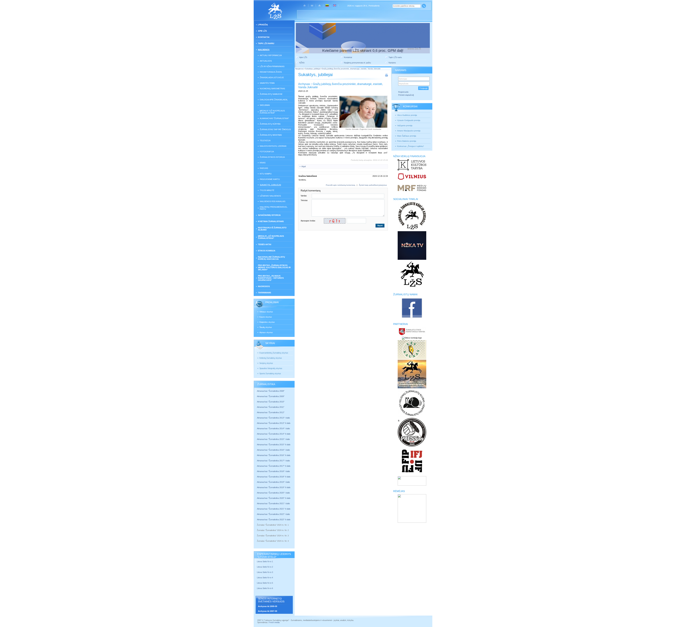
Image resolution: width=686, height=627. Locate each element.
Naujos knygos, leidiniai (273, 146)
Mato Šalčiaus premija (406, 136)
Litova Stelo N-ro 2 (265, 567)
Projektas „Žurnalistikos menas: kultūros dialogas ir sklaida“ (274, 267)
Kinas (262, 163)
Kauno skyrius (265, 317)
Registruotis (403, 92)
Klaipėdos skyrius (267, 322)
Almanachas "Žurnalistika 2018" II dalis (273, 477)
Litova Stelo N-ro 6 (265, 588)
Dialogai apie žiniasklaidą (273, 100)
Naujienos (263, 50)
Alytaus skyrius (266, 332)
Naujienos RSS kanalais (272, 201)
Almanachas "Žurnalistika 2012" (271, 412)
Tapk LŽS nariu (266, 43)
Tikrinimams (264, 293)
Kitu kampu (266, 174)
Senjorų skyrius (266, 363)
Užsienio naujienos (270, 196)
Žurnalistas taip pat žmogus (275, 129)
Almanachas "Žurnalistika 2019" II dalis (273, 487)
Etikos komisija (266, 251)
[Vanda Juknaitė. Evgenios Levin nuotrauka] (363, 112)
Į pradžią (263, 25)
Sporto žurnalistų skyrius (270, 373)
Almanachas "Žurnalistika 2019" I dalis (273, 482)
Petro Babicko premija (406, 141)
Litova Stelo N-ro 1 (265, 561)
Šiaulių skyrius (265, 327)
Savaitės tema (267, 83)
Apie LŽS (262, 31)
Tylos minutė (267, 190)
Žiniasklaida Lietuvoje (272, 77)
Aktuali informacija (271, 55)
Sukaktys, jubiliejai (270, 185)
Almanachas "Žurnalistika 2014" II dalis (273, 434)
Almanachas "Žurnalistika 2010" (270, 402)
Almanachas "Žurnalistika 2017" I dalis (273, 461)
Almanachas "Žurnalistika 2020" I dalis (273, 493)
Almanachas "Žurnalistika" (274, 118)
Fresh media (274, 622)
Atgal (303, 166)
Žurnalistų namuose (271, 94)
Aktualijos (266, 61)
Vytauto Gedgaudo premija (408, 120)
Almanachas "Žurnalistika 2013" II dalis (273, 423)
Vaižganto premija (404, 125)
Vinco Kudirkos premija (407, 115)
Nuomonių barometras (272, 88)
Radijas (264, 168)
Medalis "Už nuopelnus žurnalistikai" (272, 112)
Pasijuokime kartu (270, 179)
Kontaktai (263, 37)
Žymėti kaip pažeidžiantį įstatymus (373, 185)
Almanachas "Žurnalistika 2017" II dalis (274, 466)
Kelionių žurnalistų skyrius (270, 358)
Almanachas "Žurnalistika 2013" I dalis (273, 418)
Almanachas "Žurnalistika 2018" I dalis (273, 471)
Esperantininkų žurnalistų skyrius (273, 353)
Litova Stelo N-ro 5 (265, 583)
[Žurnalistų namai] (412, 318)
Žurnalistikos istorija (272, 157)
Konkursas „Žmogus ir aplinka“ (410, 146)
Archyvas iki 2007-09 (267, 611)
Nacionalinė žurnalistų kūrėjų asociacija (271, 258)
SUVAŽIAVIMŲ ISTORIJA (269, 215)
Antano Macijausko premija (408, 131)
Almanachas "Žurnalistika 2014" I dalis (273, 428)
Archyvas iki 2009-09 (267, 606)
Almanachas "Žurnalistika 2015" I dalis (273, 439)
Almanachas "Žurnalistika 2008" (270, 391)
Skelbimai (265, 105)
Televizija (265, 140)
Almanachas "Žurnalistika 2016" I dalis (273, 450)
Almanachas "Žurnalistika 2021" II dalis (273, 509)
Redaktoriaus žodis (271, 72)
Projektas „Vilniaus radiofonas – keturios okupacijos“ (271, 278)
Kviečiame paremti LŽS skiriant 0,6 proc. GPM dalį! (362, 50)
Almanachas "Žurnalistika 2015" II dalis (273, 444)
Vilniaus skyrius (266, 312)
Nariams (392, 63)
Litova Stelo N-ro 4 (265, 577)
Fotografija (267, 152)
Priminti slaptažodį (406, 95)
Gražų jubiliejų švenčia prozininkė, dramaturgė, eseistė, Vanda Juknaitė (351, 69)
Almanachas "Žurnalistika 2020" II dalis (273, 498)
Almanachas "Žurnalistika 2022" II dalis (273, 519)
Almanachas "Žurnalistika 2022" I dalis (273, 514)
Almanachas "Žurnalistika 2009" (270, 396)
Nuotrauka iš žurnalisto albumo (272, 229)
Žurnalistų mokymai (271, 135)
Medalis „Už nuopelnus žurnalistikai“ (271, 237)
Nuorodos (264, 286)
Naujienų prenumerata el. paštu (274, 208)
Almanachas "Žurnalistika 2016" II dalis (273, 455)
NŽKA (301, 63)
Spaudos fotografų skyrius (270, 368)
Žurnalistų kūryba (270, 124)
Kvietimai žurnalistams (271, 221)
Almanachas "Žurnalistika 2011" (270, 407)
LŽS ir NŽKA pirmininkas (272, 66)
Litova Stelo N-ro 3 (265, 572)
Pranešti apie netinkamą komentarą (340, 185)
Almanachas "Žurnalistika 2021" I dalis (273, 503)
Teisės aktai (264, 244)
